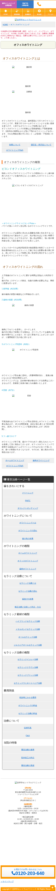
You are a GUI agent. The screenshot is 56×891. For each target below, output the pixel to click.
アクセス (50, 14)
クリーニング (27, 493)
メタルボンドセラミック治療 (28, 629)
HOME (6, 14)
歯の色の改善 (27, 538)
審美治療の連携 (27, 750)
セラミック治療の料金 (27, 713)
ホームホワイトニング (14, 460)
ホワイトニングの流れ (27, 530)
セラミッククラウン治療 (28, 667)
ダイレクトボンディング (28, 508)
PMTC (27, 501)
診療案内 (28, 14)
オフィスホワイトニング (28, 561)
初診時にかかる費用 (27, 697)
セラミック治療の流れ (27, 591)
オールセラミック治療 (27, 637)
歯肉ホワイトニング (41, 460)
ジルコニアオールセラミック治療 (28, 645)
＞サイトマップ (7, 881)
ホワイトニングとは (27, 523)
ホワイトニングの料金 (27, 705)
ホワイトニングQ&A (14, 150)
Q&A (28, 736)
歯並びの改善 (27, 599)
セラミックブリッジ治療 (28, 675)
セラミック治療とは (27, 583)
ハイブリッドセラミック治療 (28, 621)
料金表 (39, 14)
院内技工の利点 (27, 758)
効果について (14, 145)
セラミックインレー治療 (28, 659)
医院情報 (17, 14)
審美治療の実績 (27, 765)
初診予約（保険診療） (25, 4)
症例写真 (27, 728)
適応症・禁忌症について (41, 145)
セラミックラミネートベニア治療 (28, 683)
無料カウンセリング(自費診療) (8, 4)
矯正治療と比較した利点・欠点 (28, 607)
